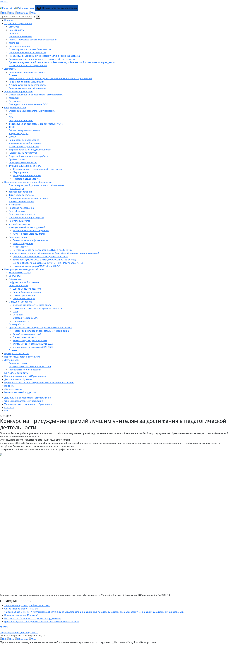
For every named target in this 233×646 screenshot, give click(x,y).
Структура (14, 26)
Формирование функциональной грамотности (38, 169)
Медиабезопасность (19, 224)
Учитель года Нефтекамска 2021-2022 (33, 343)
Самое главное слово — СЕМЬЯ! (21, 608)
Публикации (15, 279)
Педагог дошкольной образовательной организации (41, 330)
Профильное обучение (21, 120)
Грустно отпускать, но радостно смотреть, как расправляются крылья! (41, 621)
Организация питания (20, 36)
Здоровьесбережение (20, 191)
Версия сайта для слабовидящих (59, 7)
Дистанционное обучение (18, 379)
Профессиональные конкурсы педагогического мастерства (40, 327)
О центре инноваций (24, 298)
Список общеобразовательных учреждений (32, 110)
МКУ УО (4, 1)
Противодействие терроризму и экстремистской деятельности (42, 59)
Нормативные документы (26, 178)
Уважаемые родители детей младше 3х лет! (27, 605)
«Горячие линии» (13, 389)
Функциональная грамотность (25, 165)
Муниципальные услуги (16, 353)
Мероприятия (20, 172)
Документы (10, 68)
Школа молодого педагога (27, 288)
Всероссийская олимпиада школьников (30, 149)
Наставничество (21, 321)
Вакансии (9, 385)
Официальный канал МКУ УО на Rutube (30, 366)
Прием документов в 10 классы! (21, 615)
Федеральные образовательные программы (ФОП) (36, 123)
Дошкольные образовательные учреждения (27, 397)
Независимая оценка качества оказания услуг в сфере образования (44, 55)
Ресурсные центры (18, 133)
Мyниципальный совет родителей (27, 227)
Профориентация (18, 237)
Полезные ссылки (18, 363)
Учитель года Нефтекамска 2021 (30, 340)
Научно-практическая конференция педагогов (37, 308)
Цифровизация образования (24, 282)
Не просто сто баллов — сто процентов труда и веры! (32, 618)
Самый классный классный (27, 334)
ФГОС (12, 127)
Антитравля (15, 204)
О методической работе (26, 317)
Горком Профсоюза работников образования (33, 39)
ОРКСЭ (12, 136)
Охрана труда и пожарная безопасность (30, 49)
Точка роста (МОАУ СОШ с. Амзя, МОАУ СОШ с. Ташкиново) (44, 259)
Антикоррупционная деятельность (27, 84)
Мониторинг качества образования (28, 65)
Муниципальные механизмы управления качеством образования (39, 382)
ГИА (6, 410)
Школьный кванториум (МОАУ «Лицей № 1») (36, 266)
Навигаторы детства (19, 220)
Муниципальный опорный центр (26, 217)
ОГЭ (11, 117)
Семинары (18, 314)
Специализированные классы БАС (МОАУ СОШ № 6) (40, 256)
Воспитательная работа (21, 201)
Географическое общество (23, 162)
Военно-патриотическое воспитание (28, 198)
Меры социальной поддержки (20, 392)
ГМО (15, 311)
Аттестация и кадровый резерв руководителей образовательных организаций (50, 78)
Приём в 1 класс (17, 159)
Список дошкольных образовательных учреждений (36, 94)
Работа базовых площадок (27, 292)
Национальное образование (24, 139)
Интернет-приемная (19, 46)
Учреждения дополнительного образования (28, 404)
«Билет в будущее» (23, 243)
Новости (8, 20)
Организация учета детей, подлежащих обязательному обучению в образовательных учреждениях (62, 62)
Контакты (14, 42)
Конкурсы (14, 97)
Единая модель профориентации (30, 240)
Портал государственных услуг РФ (22, 356)
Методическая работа (20, 301)
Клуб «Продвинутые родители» (29, 233)
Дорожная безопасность (22, 214)
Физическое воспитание (22, 194)
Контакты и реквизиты (16, 372)
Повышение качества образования (27, 88)
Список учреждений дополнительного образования (36, 185)
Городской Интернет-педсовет (25, 369)
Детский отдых (16, 188)
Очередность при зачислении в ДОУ (28, 104)
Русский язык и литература (23, 152)
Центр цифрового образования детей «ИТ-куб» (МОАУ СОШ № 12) (48, 262)
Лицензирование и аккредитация (26, 81)
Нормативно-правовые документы (27, 72)
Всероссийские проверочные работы (28, 156)
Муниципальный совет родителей (31, 230)
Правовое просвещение (21, 207)
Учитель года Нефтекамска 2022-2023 (33, 347)
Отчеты (13, 75)
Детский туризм (17, 211)
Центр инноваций (18, 285)
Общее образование (15, 107)
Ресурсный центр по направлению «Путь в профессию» (42, 249)
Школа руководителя (24, 295)
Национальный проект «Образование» (25, 376)
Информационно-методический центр (24, 269)
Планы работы (16, 29)
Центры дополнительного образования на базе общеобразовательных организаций (54, 253)
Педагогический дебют (25, 337)
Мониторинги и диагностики (24, 146)
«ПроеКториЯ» (20, 246)
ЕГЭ (10, 114)
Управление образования (18, 23)
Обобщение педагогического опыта (32, 304)
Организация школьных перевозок (27, 52)
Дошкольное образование (18, 91)
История (13, 33)
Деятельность (11, 359)
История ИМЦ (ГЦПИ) (20, 272)
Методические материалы (27, 175)
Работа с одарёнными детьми (24, 130)
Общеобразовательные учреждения (23, 400)
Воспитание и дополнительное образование (28, 182)
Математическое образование (25, 143)
